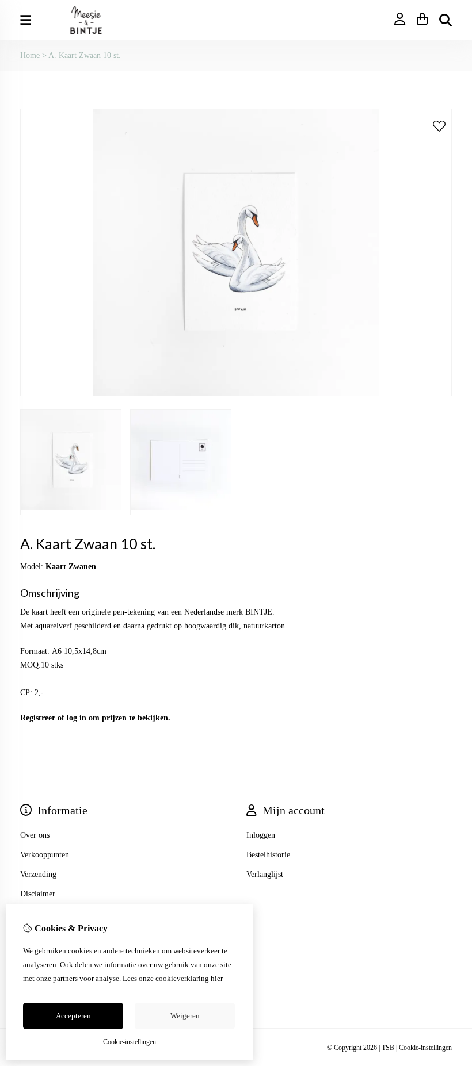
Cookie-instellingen (425, 1048)
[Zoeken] (445, 20)
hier (217, 978)
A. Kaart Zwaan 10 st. (84, 55)
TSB (388, 1048)
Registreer (37, 718)
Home (30, 55)
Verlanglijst (264, 874)
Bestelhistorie (268, 854)
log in (76, 718)
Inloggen (260, 835)
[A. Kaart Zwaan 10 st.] (236, 393)
